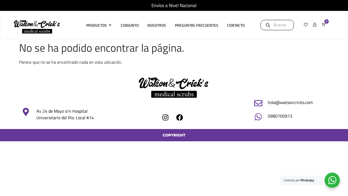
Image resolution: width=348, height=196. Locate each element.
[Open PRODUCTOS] (110, 25)
